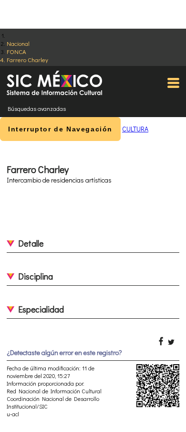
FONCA (16, 51)
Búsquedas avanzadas (37, 108)
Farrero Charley (27, 59)
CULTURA (135, 128)
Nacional (18, 43)
